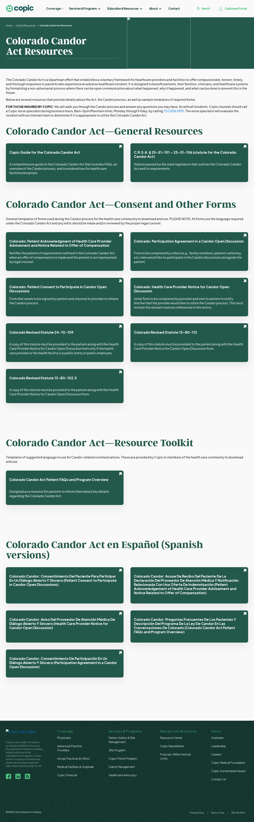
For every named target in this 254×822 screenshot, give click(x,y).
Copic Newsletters (172, 746)
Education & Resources (122, 8)
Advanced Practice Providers (69, 748)
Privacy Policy (197, 812)
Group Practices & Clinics (73, 758)
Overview (217, 738)
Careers (216, 754)
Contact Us (218, 779)
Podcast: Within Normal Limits (175, 756)
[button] (54, 9)
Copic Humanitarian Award (228, 771)
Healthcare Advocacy (123, 775)
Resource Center (171, 738)
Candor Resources (26, 25)
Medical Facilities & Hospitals (75, 767)
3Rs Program (117, 750)
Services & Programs (83, 8)
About (153, 8)
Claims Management (122, 767)
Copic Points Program (123, 758)
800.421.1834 (238, 812)
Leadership (218, 746)
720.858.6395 (173, 111)
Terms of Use (217, 812)
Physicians (64, 738)
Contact (174, 8)
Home (9, 25)
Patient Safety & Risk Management (122, 740)
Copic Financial (67, 775)
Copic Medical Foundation (228, 762)
